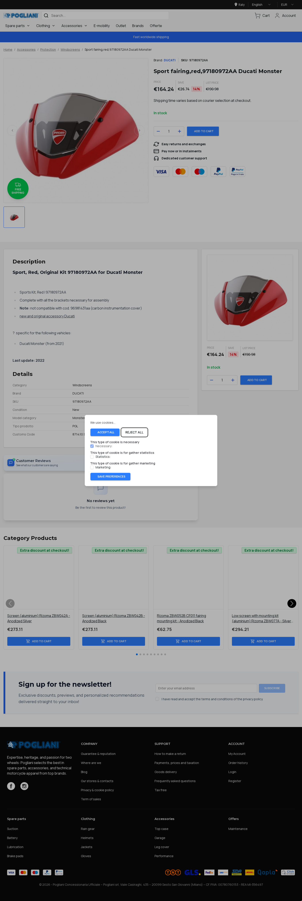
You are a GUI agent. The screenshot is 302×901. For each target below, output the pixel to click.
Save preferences (111, 476)
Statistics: (103, 456)
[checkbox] (92, 446)
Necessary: (104, 446)
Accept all (105, 432)
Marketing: (103, 467)
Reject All (134, 432)
